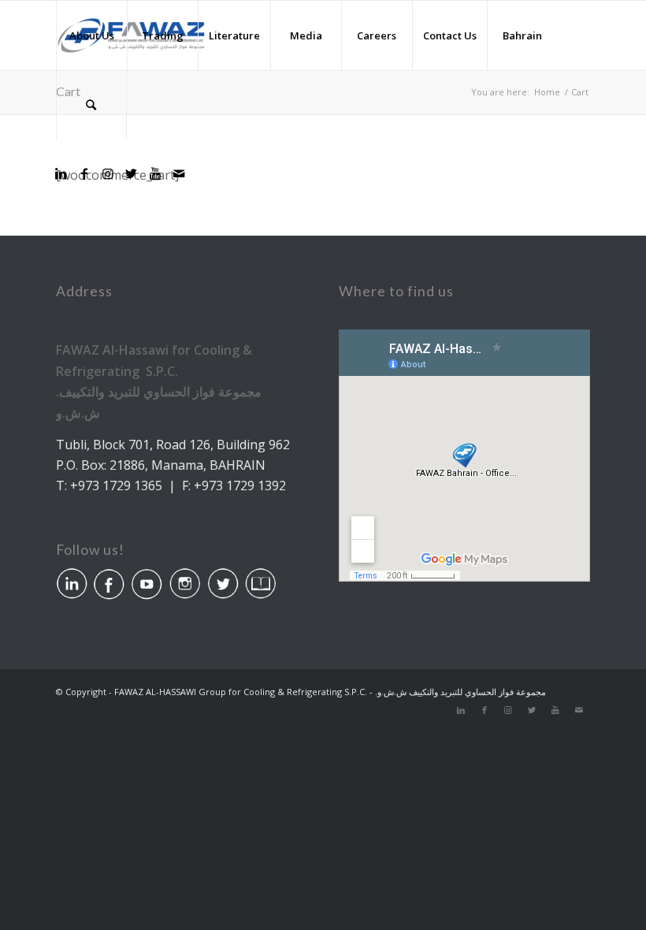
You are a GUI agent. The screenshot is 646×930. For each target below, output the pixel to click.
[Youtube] (155, 173)
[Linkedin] (60, 173)
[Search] (91, 105)
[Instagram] (108, 173)
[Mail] (179, 173)
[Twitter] (131, 173)
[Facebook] (84, 173)
